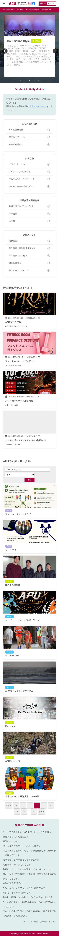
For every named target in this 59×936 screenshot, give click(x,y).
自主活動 (19, 9)
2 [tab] (24, 80)
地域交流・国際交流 (32, 9)
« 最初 (8, 806)
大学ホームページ (37, 106)
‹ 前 (16, 806)
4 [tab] (34, 80)
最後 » (41, 812)
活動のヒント (46, 9)
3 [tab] (29, 80)
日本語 (43, 3)
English (51, 3)
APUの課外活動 (8, 9)
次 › (34, 812)
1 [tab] (20, 80)
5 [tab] (38, 80)
